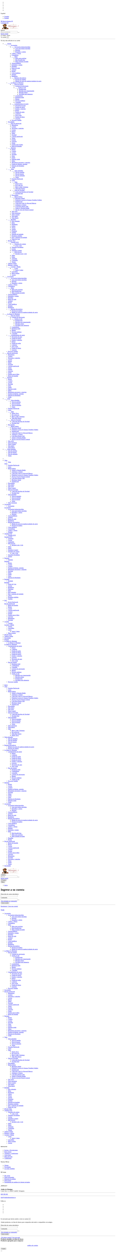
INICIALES (17, 252)
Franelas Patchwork (17, 179)
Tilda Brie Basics (20, 188)
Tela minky (15, 216)
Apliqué (14, 69)
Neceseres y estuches (18, 128)
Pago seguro (7, 1152)
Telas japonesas (16, 213)
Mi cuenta (7, 1175)
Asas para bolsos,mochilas (22, 48)
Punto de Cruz (16, 239)
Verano (14, 262)
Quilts (13, 167)
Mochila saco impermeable (26, 91)
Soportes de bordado (17, 234)
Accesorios (12, 45)
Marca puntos (15, 273)
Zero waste (18, 115)
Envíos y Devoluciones (11, 1150)
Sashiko (14, 232)
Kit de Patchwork (13, 602)
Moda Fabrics (17, 197)
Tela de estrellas (19, 172)
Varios (13, 138)
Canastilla (18, 102)
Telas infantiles (17, 170)
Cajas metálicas (16, 73)
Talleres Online (12, 263)
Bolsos (17, 110)
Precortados (15, 195)
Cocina (14, 130)
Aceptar (3, 1248)
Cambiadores (19, 96)
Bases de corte (16, 68)
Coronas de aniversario (21, 86)
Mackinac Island (20, 198)
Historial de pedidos (10, 1179)
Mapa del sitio (8, 1156)
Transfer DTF (13, 242)
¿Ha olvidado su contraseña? (9, 901)
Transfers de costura (19, 244)
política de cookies (32, 1245)
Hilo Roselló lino (20, 60)
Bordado (12, 219)
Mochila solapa (23, 92)
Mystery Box (11, 240)
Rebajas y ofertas (13, 265)
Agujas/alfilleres (16, 63)
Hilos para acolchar (20, 58)
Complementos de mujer (20, 104)
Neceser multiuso (20, 100)
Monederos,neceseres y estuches (21, 162)
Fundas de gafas (19, 112)
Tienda (7, 43)
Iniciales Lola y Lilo (21, 254)
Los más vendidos (9, 1168)
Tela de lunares (19, 174)
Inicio (6, 685)
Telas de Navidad (18, 190)
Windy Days (18, 183)
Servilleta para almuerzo (26, 94)
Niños (13, 133)
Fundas (14, 140)
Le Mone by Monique (15, 83)
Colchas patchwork (17, 136)
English (6, 18)
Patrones (12, 148)
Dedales (14, 74)
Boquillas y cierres (20, 52)
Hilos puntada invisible (21, 61)
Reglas (13, 71)
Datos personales (9, 1177)
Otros (13, 156)
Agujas (14, 229)
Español (6, 16)
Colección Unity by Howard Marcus (25, 203)
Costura (14, 126)
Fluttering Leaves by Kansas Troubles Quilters (28, 200)
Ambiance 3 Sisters (20, 205)
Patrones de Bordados (18, 166)
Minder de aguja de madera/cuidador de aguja (28, 81)
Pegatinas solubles (17, 236)
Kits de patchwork (14, 123)
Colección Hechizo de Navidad (24, 192)
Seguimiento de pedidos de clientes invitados (17, 1182)
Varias (17, 177)
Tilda (14, 182)
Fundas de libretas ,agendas (19, 164)
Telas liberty (15, 218)
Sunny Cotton (19, 270)
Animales (14, 258)
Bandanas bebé (19, 97)
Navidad (14, 135)
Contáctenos (7, 1158)
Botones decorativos (19, 78)
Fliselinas (14, 231)
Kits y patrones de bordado (19, 237)
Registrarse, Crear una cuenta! (9, 906)
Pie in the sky (19, 185)
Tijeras (13, 227)
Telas (11, 169)
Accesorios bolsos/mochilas (21, 47)
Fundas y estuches (20, 109)
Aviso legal (7, 1155)
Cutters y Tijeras (16, 53)
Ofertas (6, 1165)
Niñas (13, 255)
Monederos (15, 125)
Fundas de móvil (20, 107)
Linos (13, 180)
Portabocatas (22, 89)
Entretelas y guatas (17, 65)
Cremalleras (15, 55)
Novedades (11, 122)
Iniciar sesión (4, 903)
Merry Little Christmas (21, 187)
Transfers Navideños (17, 247)
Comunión (15, 260)
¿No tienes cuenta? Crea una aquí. (10, 1237)
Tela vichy (15, 211)
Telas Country (16, 214)
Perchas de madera (20, 79)
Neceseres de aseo (20, 105)
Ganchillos (15, 271)
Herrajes (17, 50)
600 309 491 (4, 1194)
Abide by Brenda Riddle (22, 208)
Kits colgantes (16, 221)
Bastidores (15, 76)
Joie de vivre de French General (24, 210)
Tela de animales (20, 175)
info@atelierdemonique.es (8, 1197)
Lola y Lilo (18, 245)
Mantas (17, 99)
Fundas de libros (20, 117)
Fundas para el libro (17, 144)
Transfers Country (17, 250)
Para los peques (17, 84)
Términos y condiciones (11, 1153)
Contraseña (4, 897)
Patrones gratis (16, 159)
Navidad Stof (19, 193)
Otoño (13, 143)
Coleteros (18, 113)
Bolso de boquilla (17, 146)
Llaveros (17, 118)
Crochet (10, 623)
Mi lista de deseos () (7, 21)
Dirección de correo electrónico (10, 894)
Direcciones (7, 1180)
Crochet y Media (14, 267)
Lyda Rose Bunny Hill (21, 206)
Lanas (15, 268)
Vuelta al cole (20, 87)
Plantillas (14, 66)
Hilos (15, 56)
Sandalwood (18, 201)
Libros (13, 226)
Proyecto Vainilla (16, 120)
